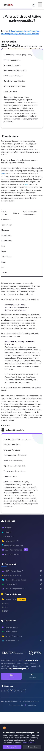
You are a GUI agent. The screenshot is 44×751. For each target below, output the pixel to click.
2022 (6, 604)
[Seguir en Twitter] (20, 690)
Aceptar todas (12, 747)
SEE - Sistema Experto (16, 550)
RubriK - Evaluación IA (12, 575)
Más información (29, 742)
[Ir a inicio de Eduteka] (8, 4)
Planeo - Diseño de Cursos (15, 580)
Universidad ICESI (12, 641)
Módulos (8, 532)
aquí (3, 173)
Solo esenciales (32, 747)
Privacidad (32, 705)
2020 (6, 611)
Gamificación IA (11, 584)
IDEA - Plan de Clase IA (14, 571)
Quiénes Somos (11, 627)
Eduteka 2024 (14, 599)
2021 (6, 607)
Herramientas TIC (11, 541)
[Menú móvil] (40, 4)
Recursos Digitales (12, 554)
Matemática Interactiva (13, 545)
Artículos (8, 527)
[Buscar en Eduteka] (34, 5)
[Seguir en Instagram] (7, 690)
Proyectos (9, 536)
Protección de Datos (13, 636)
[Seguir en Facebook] (3, 690)
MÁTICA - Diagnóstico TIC (15, 589)
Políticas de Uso (11, 632)
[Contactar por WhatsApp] (24, 690)
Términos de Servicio (15, 705)
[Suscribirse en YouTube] (11, 690)
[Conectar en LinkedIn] (16, 690)
